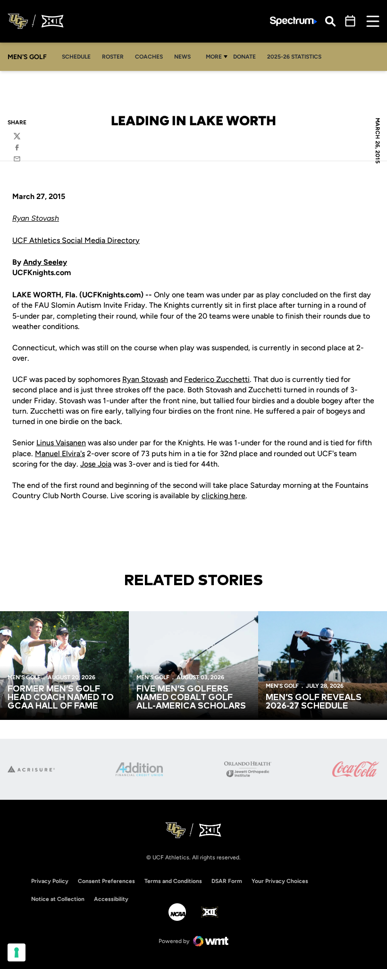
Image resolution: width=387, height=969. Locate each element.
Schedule (76, 56)
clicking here (223, 495)
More (214, 56)
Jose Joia (95, 463)
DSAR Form (226, 881)
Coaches (149, 56)
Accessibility (111, 898)
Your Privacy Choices (280, 881)
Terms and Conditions (173, 881)
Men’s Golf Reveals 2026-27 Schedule (314, 701)
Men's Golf (24, 677)
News (182, 56)
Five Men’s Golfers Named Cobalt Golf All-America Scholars (191, 697)
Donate (244, 56)
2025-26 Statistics (294, 56)
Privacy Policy (49, 881)
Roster (113, 56)
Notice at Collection (57, 899)
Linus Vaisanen (61, 442)
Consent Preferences (106, 881)
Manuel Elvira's (60, 453)
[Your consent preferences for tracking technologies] (16, 952)
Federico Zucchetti (217, 379)
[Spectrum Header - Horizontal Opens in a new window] (293, 21)
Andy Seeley (45, 262)
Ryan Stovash (35, 218)
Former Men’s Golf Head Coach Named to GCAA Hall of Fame (61, 697)
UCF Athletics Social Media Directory (76, 240)
